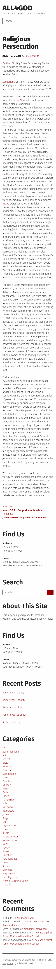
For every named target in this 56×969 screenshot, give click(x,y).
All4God (17, 8)
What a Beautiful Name (15, 880)
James (5, 814)
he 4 (9, 174)
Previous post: (22, 508)
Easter (5, 788)
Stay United (8, 873)
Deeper (6, 784)
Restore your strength (14, 714)
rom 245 (34, 122)
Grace (5, 796)
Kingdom (7, 818)
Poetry (5, 847)
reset (5, 862)
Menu (10, 21)
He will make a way (23, 917)
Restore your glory (12, 707)
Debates (7, 781)
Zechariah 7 (8, 81)
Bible (5, 762)
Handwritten (9, 799)
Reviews (6, 866)
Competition (9, 773)
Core (5, 777)
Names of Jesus (10, 840)
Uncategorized (10, 877)
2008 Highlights (10, 751)
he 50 (19, 100)
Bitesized (7, 766)
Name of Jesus (10, 836)
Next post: (24, 515)
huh (4, 803)
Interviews (8, 810)
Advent (6, 759)
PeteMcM (30, 55)
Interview (7, 807)
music (5, 832)
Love (5, 829)
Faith (5, 792)
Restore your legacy (13, 692)
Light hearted (9, 825)
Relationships (9, 858)
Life (37, 55)
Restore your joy (11, 722)
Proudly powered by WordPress (19, 959)
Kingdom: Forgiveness (35, 928)
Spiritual (7, 869)
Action (5, 755)
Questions (7, 855)
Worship (6, 884)
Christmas (7, 770)
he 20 (10, 63)
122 (4, 748)
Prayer (6, 851)
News (5, 844)
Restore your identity (13, 700)
